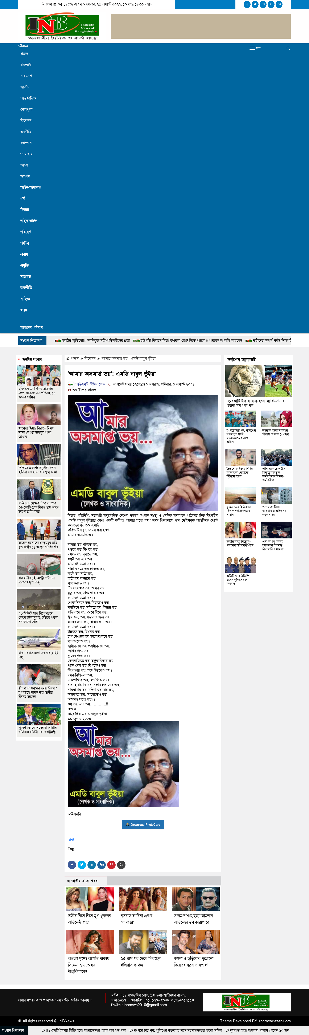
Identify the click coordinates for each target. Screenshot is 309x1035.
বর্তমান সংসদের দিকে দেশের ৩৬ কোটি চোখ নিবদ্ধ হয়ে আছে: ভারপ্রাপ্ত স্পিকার (38, 507)
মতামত (25, 276)
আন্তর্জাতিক (28, 98)
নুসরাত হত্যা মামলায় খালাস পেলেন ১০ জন (275, 432)
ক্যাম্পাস (26, 142)
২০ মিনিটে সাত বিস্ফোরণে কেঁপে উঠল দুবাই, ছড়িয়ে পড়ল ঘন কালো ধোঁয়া (38, 617)
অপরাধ (25, 176)
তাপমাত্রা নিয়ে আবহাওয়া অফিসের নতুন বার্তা (274, 511)
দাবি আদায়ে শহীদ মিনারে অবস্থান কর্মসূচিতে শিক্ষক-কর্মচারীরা (273, 474)
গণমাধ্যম (26, 154)
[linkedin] (271, 4)
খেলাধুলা (26, 109)
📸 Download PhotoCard (143, 825)
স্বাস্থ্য (23, 310)
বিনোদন (25, 120)
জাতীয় (24, 87)
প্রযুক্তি (24, 265)
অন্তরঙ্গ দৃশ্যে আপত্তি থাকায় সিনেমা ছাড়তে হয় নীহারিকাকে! (88, 965)
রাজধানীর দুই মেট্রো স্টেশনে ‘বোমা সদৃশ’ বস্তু (36, 580)
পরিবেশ (25, 232)
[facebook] (247, 4)
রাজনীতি (26, 287)
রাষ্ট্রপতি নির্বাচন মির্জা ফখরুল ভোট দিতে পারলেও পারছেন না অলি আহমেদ (129, 340)
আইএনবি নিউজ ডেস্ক (89, 384)
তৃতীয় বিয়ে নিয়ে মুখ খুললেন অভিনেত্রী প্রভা (240, 543)
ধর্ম (22, 198)
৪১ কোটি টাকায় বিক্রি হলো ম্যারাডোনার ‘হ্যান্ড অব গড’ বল (255, 403)
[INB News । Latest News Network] (62, 25)
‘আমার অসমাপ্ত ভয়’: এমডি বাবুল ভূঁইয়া (128, 358)
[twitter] (255, 4)
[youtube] (279, 4)
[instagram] (263, 4)
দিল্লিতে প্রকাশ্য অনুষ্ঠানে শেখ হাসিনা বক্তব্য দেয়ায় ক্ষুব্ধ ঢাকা (37, 469)
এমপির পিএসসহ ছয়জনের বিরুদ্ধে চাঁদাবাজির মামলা (273, 545)
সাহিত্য (25, 299)
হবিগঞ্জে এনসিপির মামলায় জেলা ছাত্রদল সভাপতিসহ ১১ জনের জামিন (36, 393)
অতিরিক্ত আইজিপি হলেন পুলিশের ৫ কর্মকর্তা (238, 580)
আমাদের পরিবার (31, 327)
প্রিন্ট (71, 840)
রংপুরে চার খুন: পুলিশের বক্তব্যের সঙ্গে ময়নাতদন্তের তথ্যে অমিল (241, 436)
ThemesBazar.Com (274, 1021)
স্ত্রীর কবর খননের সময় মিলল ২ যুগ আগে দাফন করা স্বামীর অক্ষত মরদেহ (38, 692)
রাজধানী (26, 64)
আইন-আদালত (30, 187)
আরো (24, 165)
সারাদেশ (26, 76)
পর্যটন (24, 243)
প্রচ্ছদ (24, 53)
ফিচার (24, 209)
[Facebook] (72, 865)
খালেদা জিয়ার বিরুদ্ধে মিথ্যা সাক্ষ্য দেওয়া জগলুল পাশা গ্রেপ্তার (36, 432)
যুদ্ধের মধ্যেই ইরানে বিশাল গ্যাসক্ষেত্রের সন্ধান (239, 511)
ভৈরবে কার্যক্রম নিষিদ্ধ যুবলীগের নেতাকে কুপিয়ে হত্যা (240, 472)
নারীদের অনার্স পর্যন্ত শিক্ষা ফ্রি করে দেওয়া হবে (222, 340)
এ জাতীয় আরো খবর (82, 881)
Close (23, 45)
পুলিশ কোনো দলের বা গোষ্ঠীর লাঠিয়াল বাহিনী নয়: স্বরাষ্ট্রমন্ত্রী (37, 729)
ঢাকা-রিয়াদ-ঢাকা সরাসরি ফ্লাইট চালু (38, 655)
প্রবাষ (24, 254)
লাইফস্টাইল (28, 221)
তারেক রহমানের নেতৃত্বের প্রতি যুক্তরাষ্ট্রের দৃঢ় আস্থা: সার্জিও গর (38, 544)
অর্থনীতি (25, 131)
